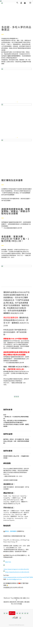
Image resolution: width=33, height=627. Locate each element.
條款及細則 (20, 602)
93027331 (6, 474)
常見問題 (15, 480)
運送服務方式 (8, 484)
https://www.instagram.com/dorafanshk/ (16, 569)
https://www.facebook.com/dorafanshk (17, 572)
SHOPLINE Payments (19, 625)
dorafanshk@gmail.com (14, 579)
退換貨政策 (13, 602)
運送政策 (6, 602)
